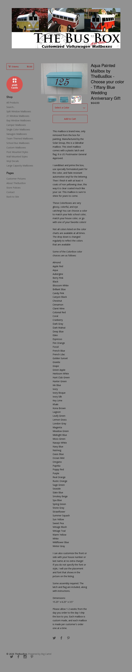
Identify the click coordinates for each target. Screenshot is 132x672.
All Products (12, 102)
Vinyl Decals (12, 161)
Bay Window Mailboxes (18, 120)
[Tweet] (54, 638)
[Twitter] (11, 657)
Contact (10, 192)
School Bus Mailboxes (17, 143)
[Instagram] (25, 657)
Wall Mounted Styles (17, 156)
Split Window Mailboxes (18, 111)
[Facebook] (18, 657)
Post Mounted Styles (17, 152)
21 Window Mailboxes (17, 115)
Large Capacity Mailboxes (19, 165)
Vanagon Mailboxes (16, 133)
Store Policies (13, 187)
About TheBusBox (16, 183)
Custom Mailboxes (16, 147)
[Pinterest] (31, 657)
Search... (10, 107)
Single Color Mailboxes (18, 129)
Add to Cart (70, 118)
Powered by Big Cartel (39, 653)
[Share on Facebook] (61, 638)
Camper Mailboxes (16, 124)
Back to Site (12, 196)
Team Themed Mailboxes (19, 138)
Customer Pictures (16, 178)
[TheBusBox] (66, 28)
